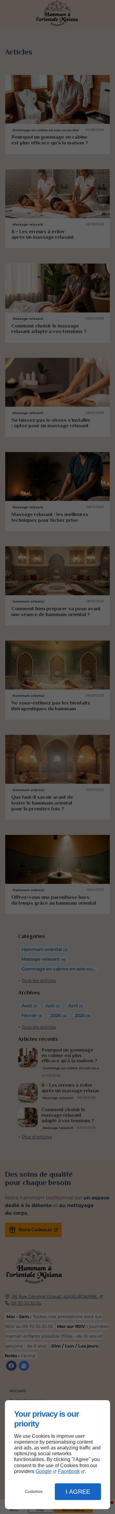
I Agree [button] (78, 1491)
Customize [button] (34, 1492)
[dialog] (57, 1454)
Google (44, 1471)
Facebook (69, 1471)
